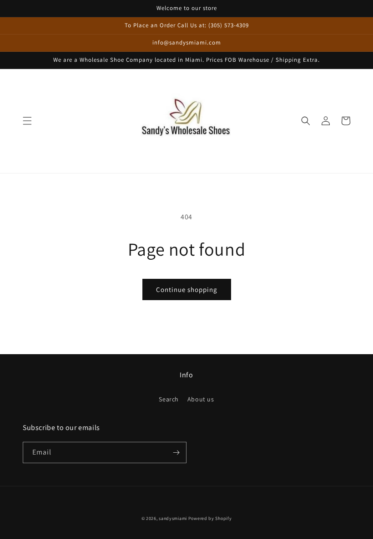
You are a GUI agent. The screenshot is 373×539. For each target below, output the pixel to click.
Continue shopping (186, 289)
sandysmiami (173, 518)
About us (200, 399)
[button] (27, 121)
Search (169, 399)
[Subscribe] (176, 452)
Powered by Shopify (210, 518)
